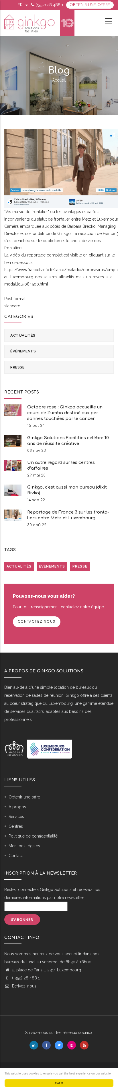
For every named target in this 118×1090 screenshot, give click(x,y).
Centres (16, 826)
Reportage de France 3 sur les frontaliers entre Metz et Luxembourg (68, 515)
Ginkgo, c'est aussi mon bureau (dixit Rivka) (67, 490)
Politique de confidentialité (33, 836)
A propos (17, 807)
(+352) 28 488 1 (49, 5)
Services (16, 816)
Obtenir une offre (90, 5)
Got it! (59, 1083)
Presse (17, 367)
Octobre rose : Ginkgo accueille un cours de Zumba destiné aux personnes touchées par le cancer (65, 413)
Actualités (22, 335)
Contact (16, 855)
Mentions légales (24, 846)
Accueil (59, 80)
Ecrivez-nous (23, 986)
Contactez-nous (37, 621)
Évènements (23, 351)
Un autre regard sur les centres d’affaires (61, 465)
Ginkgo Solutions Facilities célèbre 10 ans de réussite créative (68, 440)
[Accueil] (39, 23)
